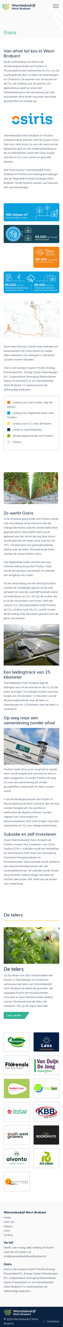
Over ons (9, 1221)
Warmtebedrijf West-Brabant (18, 7)
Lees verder (14, 1015)
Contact (8, 1235)
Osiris (7, 1230)
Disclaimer (53, 1321)
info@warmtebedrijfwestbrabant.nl (25, 1256)
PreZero (39, 66)
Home (7, 1217)
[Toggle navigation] (55, 7)
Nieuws (8, 1226)
